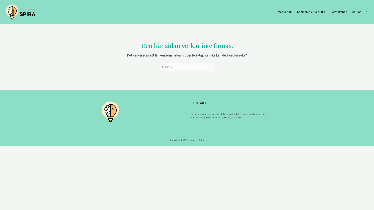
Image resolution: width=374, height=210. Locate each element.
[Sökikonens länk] (367, 12)
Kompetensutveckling (311, 12)
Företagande (339, 12)
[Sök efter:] (187, 66)
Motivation (285, 12)
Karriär (356, 12)
